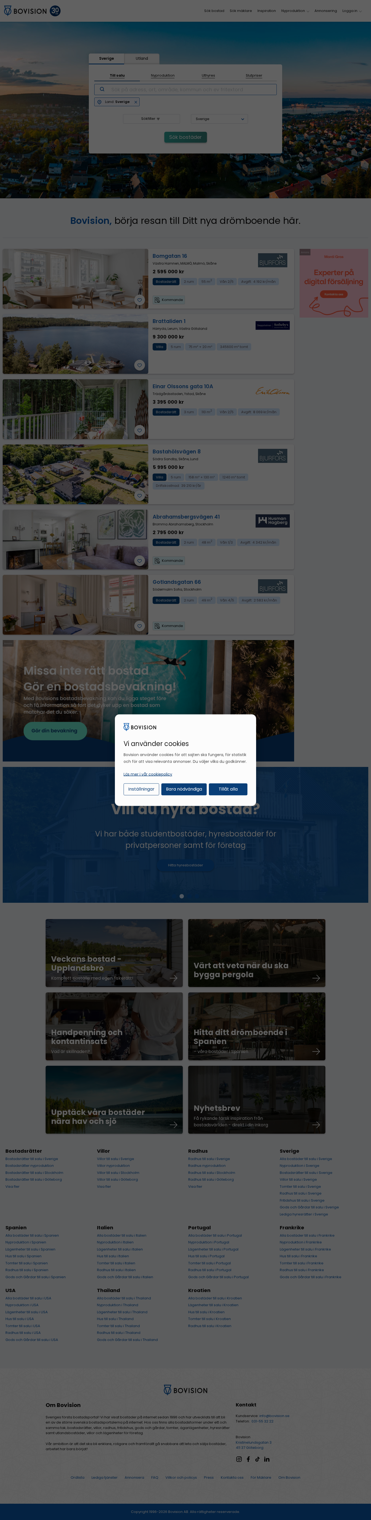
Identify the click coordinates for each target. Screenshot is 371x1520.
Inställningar (141, 789)
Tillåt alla (228, 789)
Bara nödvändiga (184, 789)
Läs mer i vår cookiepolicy (148, 774)
